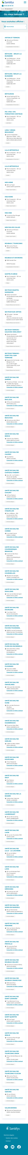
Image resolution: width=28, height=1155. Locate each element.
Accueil (2, 8)
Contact (8, 1141)
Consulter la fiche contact (15, 387)
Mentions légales (9, 1135)
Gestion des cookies (12, 1138)
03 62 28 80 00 (8, 5)
